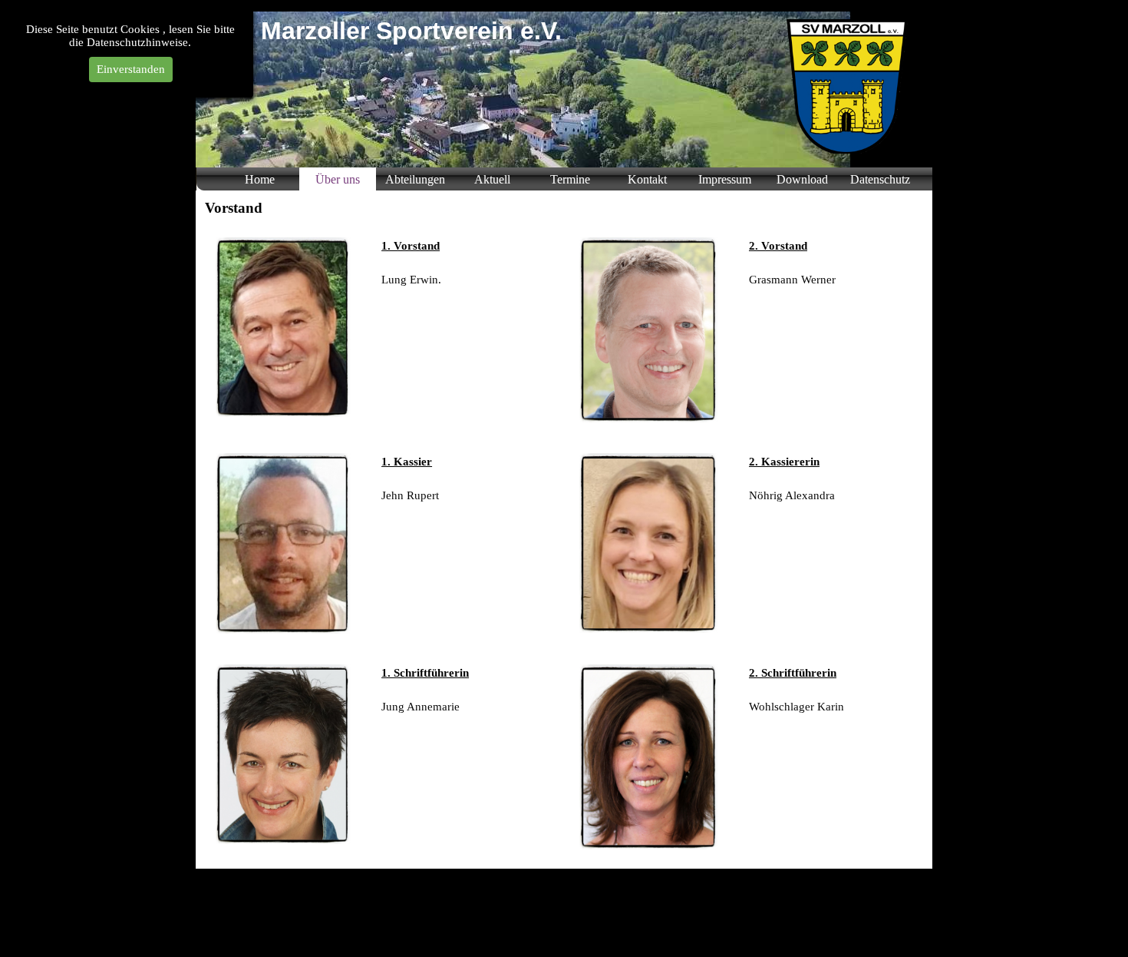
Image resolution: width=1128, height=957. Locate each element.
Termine (570, 179)
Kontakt (647, 179)
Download (802, 179)
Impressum (724, 179)
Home (260, 179)
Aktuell (492, 179)
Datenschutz (880, 179)
